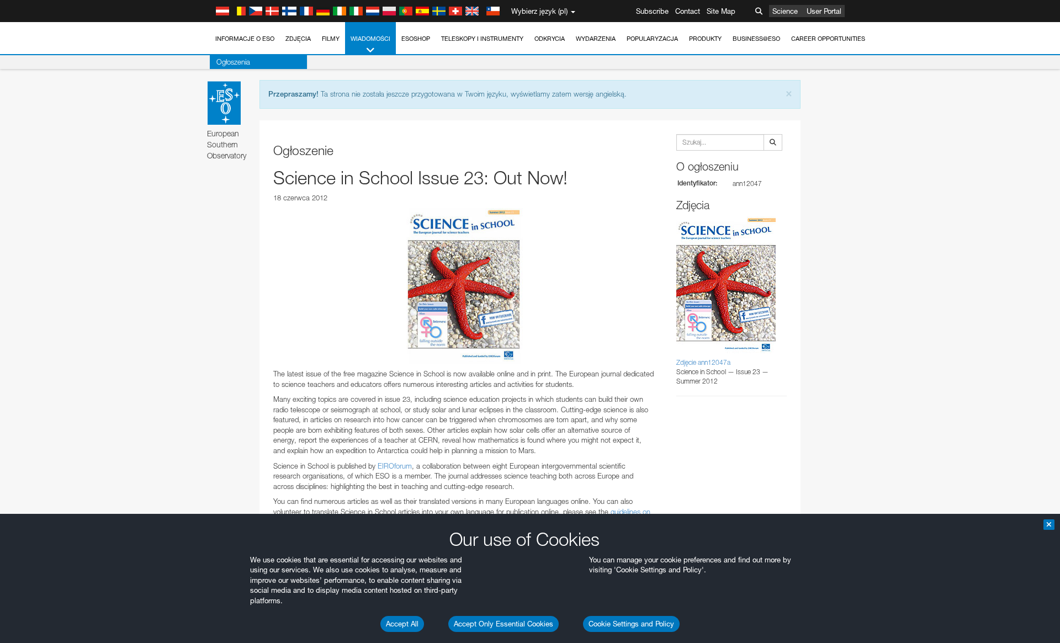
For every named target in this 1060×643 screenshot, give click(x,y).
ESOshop (415, 38)
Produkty (705, 38)
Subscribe (652, 11)
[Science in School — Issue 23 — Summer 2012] (463, 286)
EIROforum (395, 465)
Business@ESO (756, 38)
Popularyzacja (652, 38)
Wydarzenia (596, 38)
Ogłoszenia (233, 61)
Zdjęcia (298, 38)
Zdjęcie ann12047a (703, 362)
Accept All (402, 623)
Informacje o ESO (244, 38)
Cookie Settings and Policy (631, 623)
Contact (687, 11)
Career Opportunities (828, 38)
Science (785, 11)
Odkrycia (549, 38)
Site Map (721, 11)
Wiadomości (370, 38)
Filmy (331, 38)
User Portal (824, 11)
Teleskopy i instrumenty (482, 38)
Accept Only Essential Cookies (503, 623)
